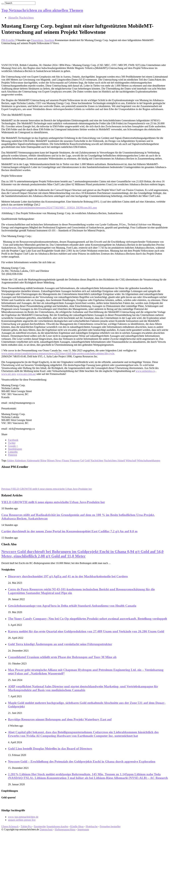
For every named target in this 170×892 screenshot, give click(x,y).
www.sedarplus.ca (145, 371)
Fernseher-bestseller (110, 826)
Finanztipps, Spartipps (42, 40)
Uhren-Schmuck (10, 826)
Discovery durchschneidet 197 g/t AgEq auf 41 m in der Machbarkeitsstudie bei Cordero (68, 576)
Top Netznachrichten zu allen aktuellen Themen (42, 10)
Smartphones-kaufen (57, 826)
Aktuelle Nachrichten (21, 17)
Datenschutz (46, 829)
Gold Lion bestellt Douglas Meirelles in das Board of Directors (50, 748)
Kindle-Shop (77, 826)
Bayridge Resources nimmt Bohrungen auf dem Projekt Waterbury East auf (60, 719)
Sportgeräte (40, 826)
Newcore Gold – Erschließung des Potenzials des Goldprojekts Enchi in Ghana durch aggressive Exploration (81, 761)
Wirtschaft (131, 460)
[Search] (2, 3)
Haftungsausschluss (65, 829)
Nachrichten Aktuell (114, 460)
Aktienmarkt (33, 460)
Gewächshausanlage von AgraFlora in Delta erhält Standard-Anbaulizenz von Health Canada (72, 605)
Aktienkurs (20, 460)
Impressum (83, 829)
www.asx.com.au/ (26, 374)
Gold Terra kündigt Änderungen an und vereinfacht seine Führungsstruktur (60, 644)
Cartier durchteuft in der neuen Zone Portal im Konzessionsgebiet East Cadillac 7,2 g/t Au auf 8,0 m (69, 531)
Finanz (65, 460)
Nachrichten (96, 460)
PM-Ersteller (8, 40)
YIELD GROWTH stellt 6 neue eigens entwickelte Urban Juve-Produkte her (46, 488)
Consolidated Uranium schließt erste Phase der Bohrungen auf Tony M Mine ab (62, 657)
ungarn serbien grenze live (22, 819)
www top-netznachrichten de (23, 816)
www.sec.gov (8, 374)
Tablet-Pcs (26, 826)
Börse (43, 460)
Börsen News (54, 460)
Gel (82, 460)
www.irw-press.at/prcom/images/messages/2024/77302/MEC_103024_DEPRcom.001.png (49, 207)
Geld (87, 460)
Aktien (10, 460)
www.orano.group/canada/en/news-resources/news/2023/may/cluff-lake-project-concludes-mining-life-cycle (57, 353)
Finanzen (75, 460)
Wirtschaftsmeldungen (148, 460)
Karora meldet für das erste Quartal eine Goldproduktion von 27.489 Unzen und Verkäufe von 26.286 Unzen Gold (86, 631)
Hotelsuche (92, 826)
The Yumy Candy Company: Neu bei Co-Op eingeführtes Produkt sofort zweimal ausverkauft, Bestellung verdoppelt (87, 618)
